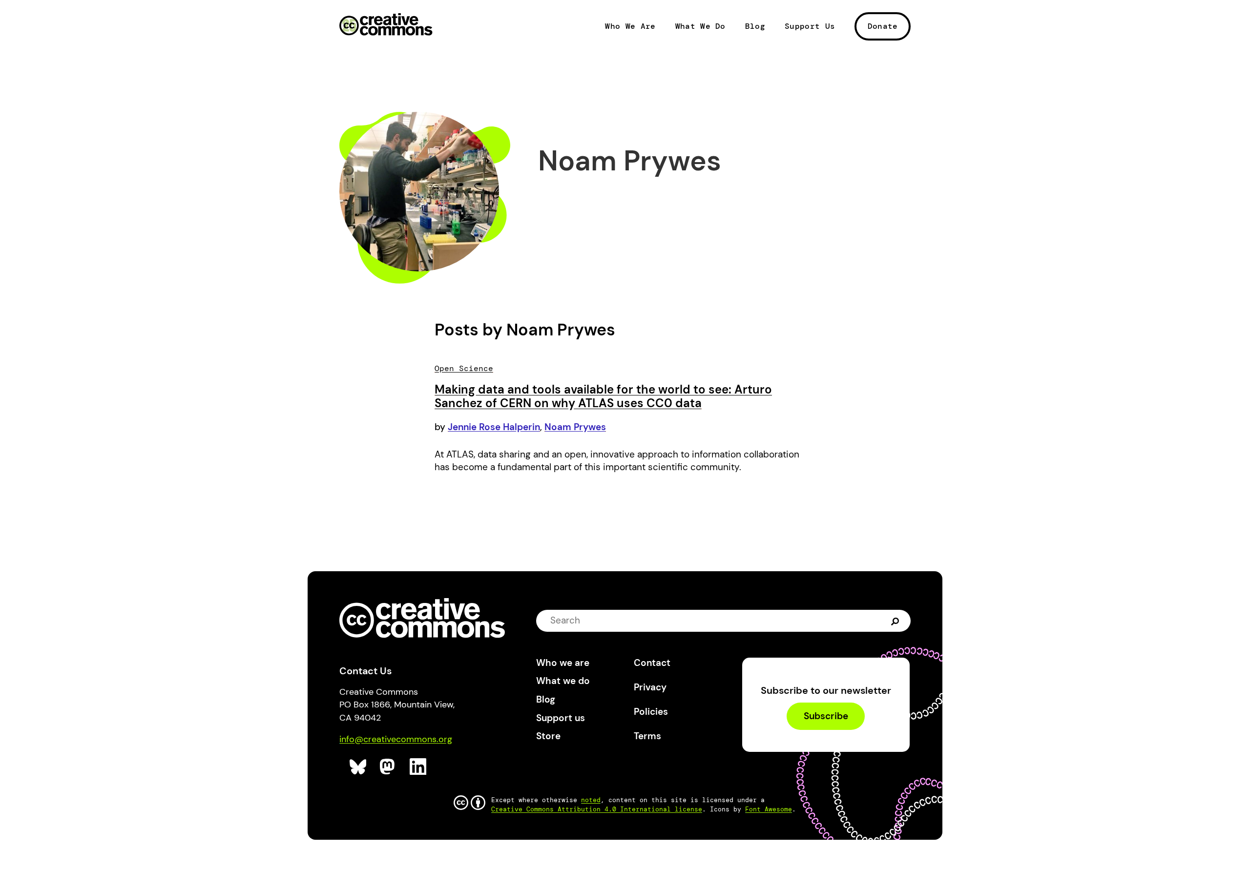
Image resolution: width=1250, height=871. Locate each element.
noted (591, 800)
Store (548, 736)
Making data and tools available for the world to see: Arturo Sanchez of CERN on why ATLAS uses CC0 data (603, 396)
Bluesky (358, 766)
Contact (652, 663)
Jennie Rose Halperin (494, 427)
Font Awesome (768, 809)
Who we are (562, 663)
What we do (563, 681)
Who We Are (630, 26)
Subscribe (826, 716)
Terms (647, 736)
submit (895, 620)
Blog (755, 26)
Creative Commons (386, 25)
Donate (883, 26)
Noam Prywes (575, 427)
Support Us (810, 26)
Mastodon (388, 766)
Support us (560, 718)
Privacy (650, 687)
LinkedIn (418, 766)
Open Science (464, 368)
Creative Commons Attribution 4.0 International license (596, 809)
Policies (651, 711)
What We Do (700, 26)
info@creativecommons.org (395, 739)
